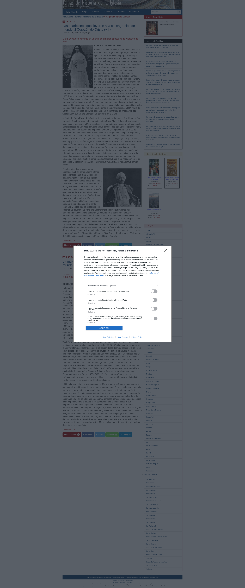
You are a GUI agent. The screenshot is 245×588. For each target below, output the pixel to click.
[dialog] (122, 294)
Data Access (122, 337)
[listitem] (122, 285)
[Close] (166, 251)
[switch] (154, 291)
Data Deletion (108, 337)
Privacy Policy (137, 337)
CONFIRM (104, 328)
